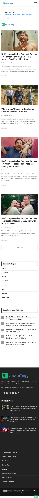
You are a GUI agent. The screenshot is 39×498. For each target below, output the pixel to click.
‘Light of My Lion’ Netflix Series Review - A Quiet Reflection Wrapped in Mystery (21, 343)
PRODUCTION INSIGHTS (9, 457)
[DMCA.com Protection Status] (8, 490)
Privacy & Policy (7, 477)
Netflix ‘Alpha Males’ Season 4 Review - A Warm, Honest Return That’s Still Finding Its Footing (19, 164)
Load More (19, 247)
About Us (5, 461)
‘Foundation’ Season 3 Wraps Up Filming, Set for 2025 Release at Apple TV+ (21, 331)
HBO (3, 289)
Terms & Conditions (8, 482)
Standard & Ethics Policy (9, 473)
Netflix (4, 285)
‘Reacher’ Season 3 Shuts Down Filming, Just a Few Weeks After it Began (21, 318)
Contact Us (5, 465)
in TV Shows (4, 63)
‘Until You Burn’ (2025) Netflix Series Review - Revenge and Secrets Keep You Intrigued (20, 324)
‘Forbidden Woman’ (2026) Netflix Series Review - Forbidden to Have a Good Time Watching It (23, 431)
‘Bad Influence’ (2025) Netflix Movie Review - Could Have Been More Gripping (20, 337)
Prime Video (5, 297)
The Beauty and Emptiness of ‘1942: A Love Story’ (17, 14)
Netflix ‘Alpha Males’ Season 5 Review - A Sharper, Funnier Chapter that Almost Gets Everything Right (19, 56)
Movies (4, 268)
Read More (4, 76)
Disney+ (4, 293)
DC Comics (5, 281)
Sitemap (4, 469)
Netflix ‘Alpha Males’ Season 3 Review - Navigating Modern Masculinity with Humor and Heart (19, 221)
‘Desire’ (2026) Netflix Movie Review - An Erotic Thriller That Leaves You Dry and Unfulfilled (23, 420)
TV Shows (5, 272)
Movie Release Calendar (9, 452)
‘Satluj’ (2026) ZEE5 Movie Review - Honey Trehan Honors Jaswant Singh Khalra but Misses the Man (23, 409)
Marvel (4, 276)
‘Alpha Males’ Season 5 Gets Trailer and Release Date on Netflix (17, 110)
